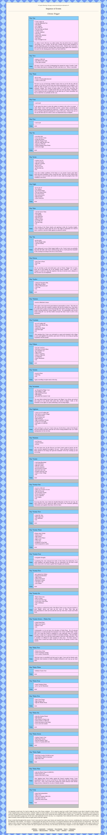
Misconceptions (43, 830)
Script (58, 830)
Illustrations (72, 829)
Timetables (71, 830)
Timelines (64, 830)
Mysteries (52, 830)
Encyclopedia (58, 829)
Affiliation (34, 829)
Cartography (42, 829)
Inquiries (35, 830)
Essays (66, 829)
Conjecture (50, 829)
